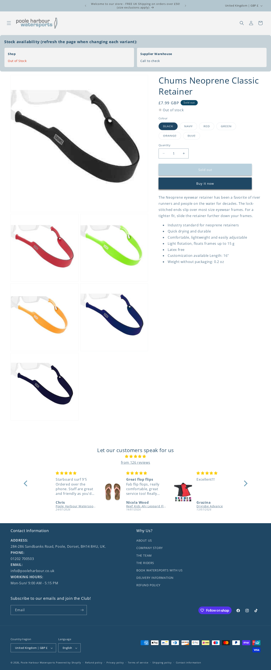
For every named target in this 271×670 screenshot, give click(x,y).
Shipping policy (162, 662)
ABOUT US (144, 540)
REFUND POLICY (148, 585)
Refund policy (93, 662)
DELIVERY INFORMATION (155, 578)
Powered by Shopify (68, 662)
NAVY (190, 127)
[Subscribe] (82, 610)
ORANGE (172, 136)
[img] (135, 456)
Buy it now (205, 183)
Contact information (188, 662)
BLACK (170, 127)
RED (208, 127)
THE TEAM (144, 555)
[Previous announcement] (85, 6)
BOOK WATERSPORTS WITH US (159, 570)
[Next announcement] (185, 6)
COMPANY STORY (149, 548)
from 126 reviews (135, 462)
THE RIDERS (145, 563)
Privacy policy (115, 662)
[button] (9, 23)
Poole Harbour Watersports (38, 662)
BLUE (194, 136)
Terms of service (138, 662)
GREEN (228, 127)
